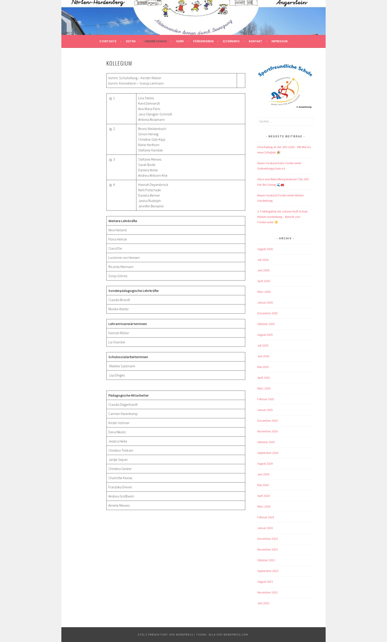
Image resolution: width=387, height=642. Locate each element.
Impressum (279, 41)
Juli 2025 (263, 345)
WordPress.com (236, 634)
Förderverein (203, 41)
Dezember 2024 (267, 421)
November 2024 (267, 431)
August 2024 (265, 463)
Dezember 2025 (267, 313)
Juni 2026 (263, 270)
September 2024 (267, 453)
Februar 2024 (265, 517)
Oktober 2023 (266, 560)
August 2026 (265, 249)
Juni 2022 (263, 603)
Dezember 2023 (267, 539)
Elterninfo (231, 41)
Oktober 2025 (266, 324)
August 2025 (265, 335)
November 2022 (267, 592)
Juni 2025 (263, 356)
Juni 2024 (263, 474)
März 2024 (264, 506)
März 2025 (264, 388)
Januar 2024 (265, 528)
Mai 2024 (263, 485)
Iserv (180, 41)
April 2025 (263, 378)
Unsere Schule (156, 41)
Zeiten (130, 41)
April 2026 (263, 281)
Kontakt (255, 41)
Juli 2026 (263, 260)
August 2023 (265, 582)
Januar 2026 (265, 302)
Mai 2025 (263, 367)
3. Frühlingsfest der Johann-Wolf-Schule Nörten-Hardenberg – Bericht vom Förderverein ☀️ (282, 216)
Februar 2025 (265, 399)
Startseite (107, 41)
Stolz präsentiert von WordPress (165, 634)
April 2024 (263, 496)
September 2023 (267, 571)
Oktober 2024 (266, 442)
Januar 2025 (265, 410)
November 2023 (267, 549)
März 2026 (264, 292)
